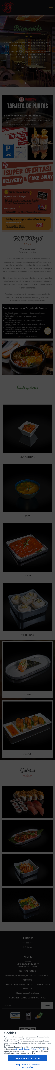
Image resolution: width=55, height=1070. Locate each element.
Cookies (27, 1049)
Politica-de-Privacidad (38, 1049)
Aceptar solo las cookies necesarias (27, 1065)
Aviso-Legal (18, 1049)
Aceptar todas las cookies (27, 1058)
